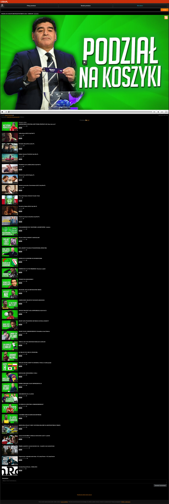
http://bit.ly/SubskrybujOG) (13, 117)
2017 (88, 120)
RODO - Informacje (125, 502)
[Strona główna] (4, 2)
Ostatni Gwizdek (8, 115)
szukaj (164, 9)
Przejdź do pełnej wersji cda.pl (84, 494)
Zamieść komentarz (160, 485)
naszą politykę (64, 502)
